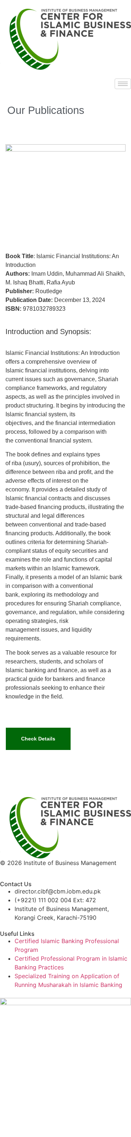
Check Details (38, 739)
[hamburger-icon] (123, 84)
